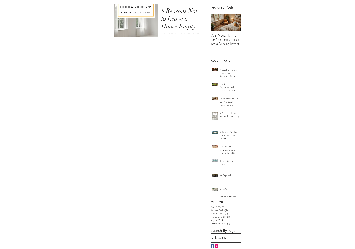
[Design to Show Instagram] (216, 246)
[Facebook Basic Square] (212, 246)
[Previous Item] (215, 22)
